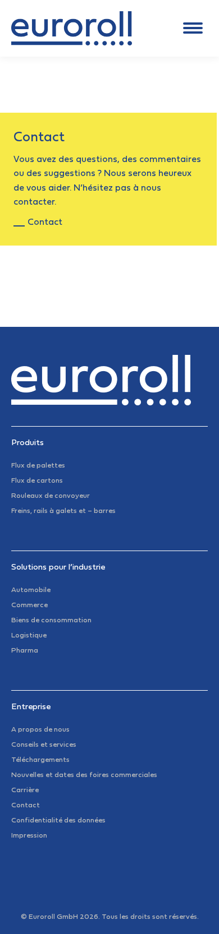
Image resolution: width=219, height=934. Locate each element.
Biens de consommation (51, 620)
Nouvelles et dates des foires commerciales (84, 775)
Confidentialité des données (58, 820)
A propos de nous (40, 730)
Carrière (25, 790)
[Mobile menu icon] (193, 28)
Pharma (24, 651)
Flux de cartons (37, 481)
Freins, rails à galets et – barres (63, 511)
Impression (29, 836)
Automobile (31, 590)
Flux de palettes (38, 466)
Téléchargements (40, 760)
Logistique (29, 635)
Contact (45, 222)
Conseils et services (43, 745)
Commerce (29, 605)
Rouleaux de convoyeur (50, 496)
